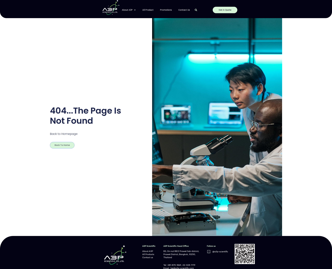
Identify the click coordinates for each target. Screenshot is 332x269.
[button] (196, 10)
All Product (148, 9)
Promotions (166, 9)
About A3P (127, 9)
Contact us (184, 9)
